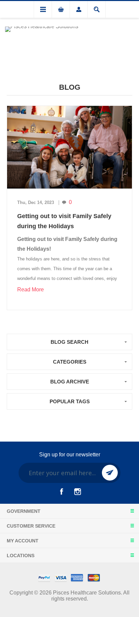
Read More (30, 289)
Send (110, 473)
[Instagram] (77, 491)
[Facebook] (61, 491)
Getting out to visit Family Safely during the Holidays (64, 221)
